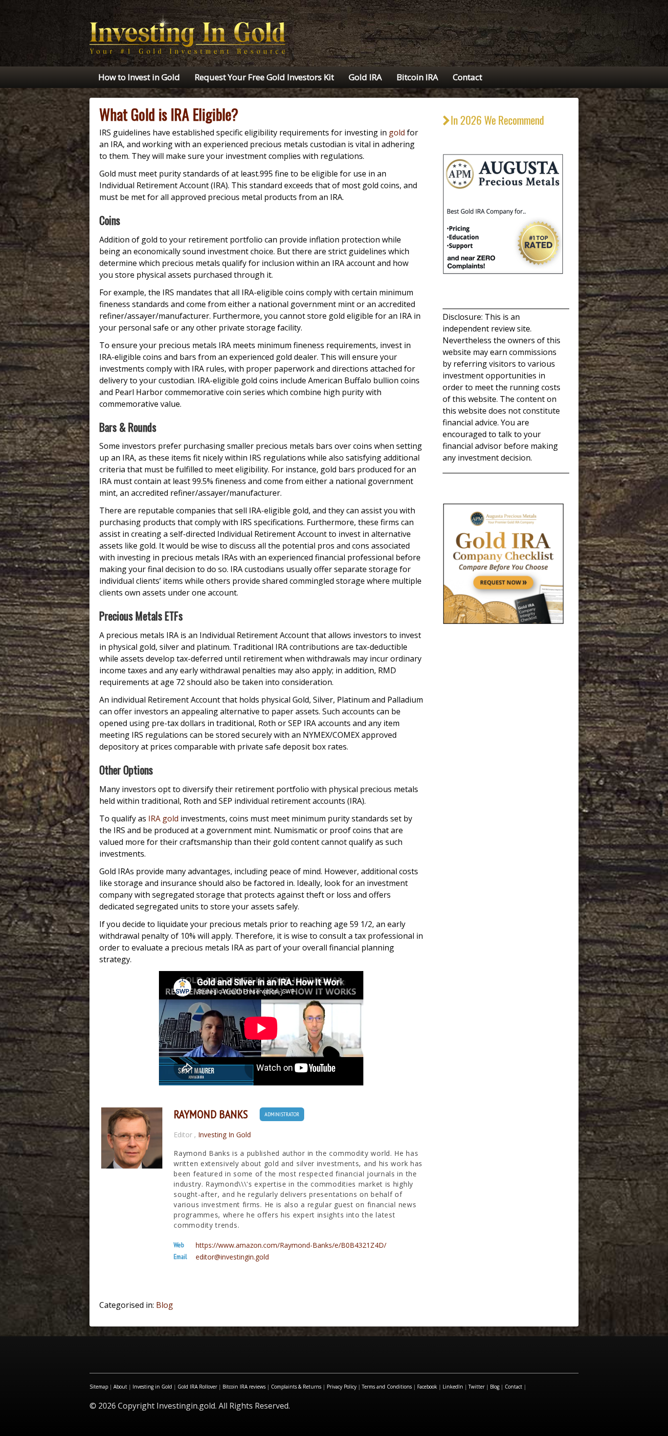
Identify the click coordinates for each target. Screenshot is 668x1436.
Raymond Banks (211, 1114)
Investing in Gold (152, 1386)
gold (397, 132)
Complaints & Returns (296, 1386)
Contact (467, 77)
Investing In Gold (224, 1134)
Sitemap (98, 1386)
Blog (164, 1305)
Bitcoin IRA (417, 77)
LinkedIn (453, 1386)
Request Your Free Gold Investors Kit (264, 77)
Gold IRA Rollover (197, 1386)
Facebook (427, 1386)
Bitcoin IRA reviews (244, 1386)
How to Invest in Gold (139, 77)
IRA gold (163, 818)
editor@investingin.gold (232, 1257)
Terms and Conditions (387, 1386)
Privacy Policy (341, 1386)
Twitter (476, 1386)
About (120, 1386)
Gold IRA (365, 77)
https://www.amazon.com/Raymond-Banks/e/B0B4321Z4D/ (291, 1245)
